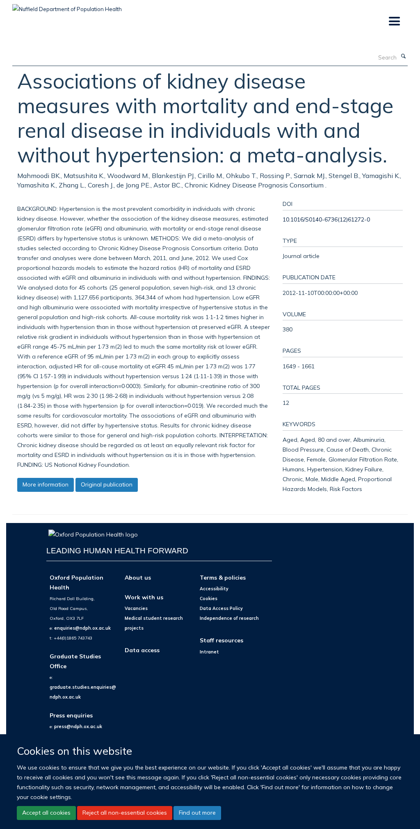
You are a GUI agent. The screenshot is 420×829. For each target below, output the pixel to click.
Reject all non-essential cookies (124, 812)
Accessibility (214, 588)
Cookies (208, 598)
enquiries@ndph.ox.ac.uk (82, 628)
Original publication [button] (106, 484)
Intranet (209, 652)
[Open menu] (394, 21)
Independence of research (229, 618)
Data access (142, 649)
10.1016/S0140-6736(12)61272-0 (326, 219)
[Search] (403, 56)
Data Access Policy (221, 608)
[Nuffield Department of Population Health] (67, 6)
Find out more (197, 812)
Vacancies (136, 608)
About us (138, 577)
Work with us (144, 597)
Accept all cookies (46, 812)
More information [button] (45, 484)
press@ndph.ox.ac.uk (78, 726)
